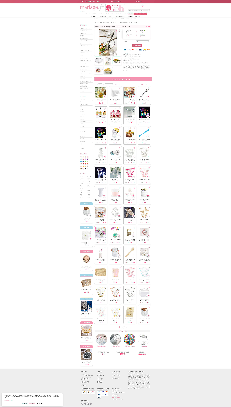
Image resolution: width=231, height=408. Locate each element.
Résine (88, 187)
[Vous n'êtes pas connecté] (134, 6)
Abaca (81, 176)
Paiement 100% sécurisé (86, 381)
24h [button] (142, 31)
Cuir (81, 185)
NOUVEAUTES (137, 13)
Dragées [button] (125, 13)
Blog (98, 1)
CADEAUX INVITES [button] (117, 13)
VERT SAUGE (82, 141)
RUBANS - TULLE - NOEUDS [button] (85, 60)
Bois (81, 179)
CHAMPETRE (82, 99)
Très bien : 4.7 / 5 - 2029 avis (117, 398)
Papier (88, 179)
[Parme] (85, 159)
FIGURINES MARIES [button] (84, 83)
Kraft (81, 192)
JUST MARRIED (83, 121)
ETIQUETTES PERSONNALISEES (83, 63)
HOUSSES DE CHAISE (84, 45)
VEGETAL (82, 101)
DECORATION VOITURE (84, 50)
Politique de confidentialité (86, 376)
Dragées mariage (115, 378)
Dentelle (82, 187)
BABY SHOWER (83, 91)
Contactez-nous (84, 385)
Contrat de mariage (100, 375)
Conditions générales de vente (87, 375)
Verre (88, 196)
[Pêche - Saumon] (81, 166)
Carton (81, 181)
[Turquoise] (81, 161)
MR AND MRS (82, 131)
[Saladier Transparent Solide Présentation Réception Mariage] (108, 42)
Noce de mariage (100, 378)
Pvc (88, 185)
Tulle (88, 194)
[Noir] (85, 168)
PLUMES (81, 111)
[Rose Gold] (83, 168)
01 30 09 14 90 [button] (117, 1)
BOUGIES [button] (82, 35)
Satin (88, 190)
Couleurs (83, 154)
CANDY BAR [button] (110, 16)
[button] (114, 19)
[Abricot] (83, 166)
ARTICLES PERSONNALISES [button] (120, 16)
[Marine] (83, 161)
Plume (88, 181)
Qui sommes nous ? (85, 374)
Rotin (88, 188)
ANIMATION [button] (137, 16)
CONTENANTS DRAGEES (84, 57)
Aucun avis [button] (142, 36)
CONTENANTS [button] (130, 16)
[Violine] (87, 159)
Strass (88, 192)
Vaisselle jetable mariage (103, 22)
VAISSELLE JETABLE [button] (84, 38)
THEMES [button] (131, 13)
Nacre (81, 197)
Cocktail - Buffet (125, 79)
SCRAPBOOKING (83, 69)
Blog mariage (99, 382)
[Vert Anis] (85, 161)
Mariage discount (100, 381)
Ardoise (82, 178)
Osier (88, 178)
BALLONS (82, 43)
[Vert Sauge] (87, 161)
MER (81, 106)
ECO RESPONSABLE (84, 104)
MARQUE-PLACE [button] (83, 33)
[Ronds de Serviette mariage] (115, 339)
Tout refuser (32, 403)
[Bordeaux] (83, 163)
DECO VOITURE (103, 16)
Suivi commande (138, 1)
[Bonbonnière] (143, 339)
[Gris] (85, 156)
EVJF (81, 143)
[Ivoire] (83, 156)
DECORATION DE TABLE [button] (84, 28)
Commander (138, 45)
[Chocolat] (81, 163)
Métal (81, 196)
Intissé (81, 188)
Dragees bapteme (115, 374)
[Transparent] (87, 168)
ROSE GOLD (82, 133)
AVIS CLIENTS (115, 395)
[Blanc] (81, 156)
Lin (81, 194)
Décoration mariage (116, 376)
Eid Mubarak (83, 148)
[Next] (149, 84)
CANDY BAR (82, 114)
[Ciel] (81, 159)
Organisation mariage (101, 374)
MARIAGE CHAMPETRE (84, 30)
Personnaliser (39, 403)
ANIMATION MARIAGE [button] (84, 88)
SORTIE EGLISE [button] (109, 13)
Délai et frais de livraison (85, 379)
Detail (79, 210)
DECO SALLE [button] (94, 13)
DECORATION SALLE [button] (84, 40)
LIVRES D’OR (82, 78)
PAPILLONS (82, 109)
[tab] (86, 28)
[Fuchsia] (83, 159)
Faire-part (98, 376)
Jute (81, 190)
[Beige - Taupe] (85, 166)
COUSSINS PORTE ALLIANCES (86, 81)
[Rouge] (85, 163)
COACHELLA (82, 138)
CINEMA (81, 128)
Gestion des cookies (85, 378)
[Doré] (81, 168)
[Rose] (87, 156)
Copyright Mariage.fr (85, 382)
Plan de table (99, 379)
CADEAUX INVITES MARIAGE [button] (85, 73)
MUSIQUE (82, 126)
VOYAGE (81, 124)
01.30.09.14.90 (115, 391)
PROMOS (144, 13)
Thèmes (82, 96)
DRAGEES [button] (82, 55)
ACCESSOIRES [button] (101, 13)
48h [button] (142, 32)
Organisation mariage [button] (90, 1)
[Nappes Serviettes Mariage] (101, 339)
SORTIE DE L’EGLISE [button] (84, 53)
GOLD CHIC (82, 136)
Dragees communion (116, 375)
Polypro (89, 183)
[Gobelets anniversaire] (129, 339)
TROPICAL (82, 119)
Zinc (88, 197)
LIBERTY (81, 116)
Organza (89, 176)
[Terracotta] (87, 163)
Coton (81, 183)
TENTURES (82, 48)
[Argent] (87, 166)
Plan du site (83, 384)
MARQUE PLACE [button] (95, 16)
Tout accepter (25, 403)
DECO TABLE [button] (87, 13)
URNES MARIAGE (83, 86)
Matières (83, 173)
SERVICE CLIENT (116, 389)
